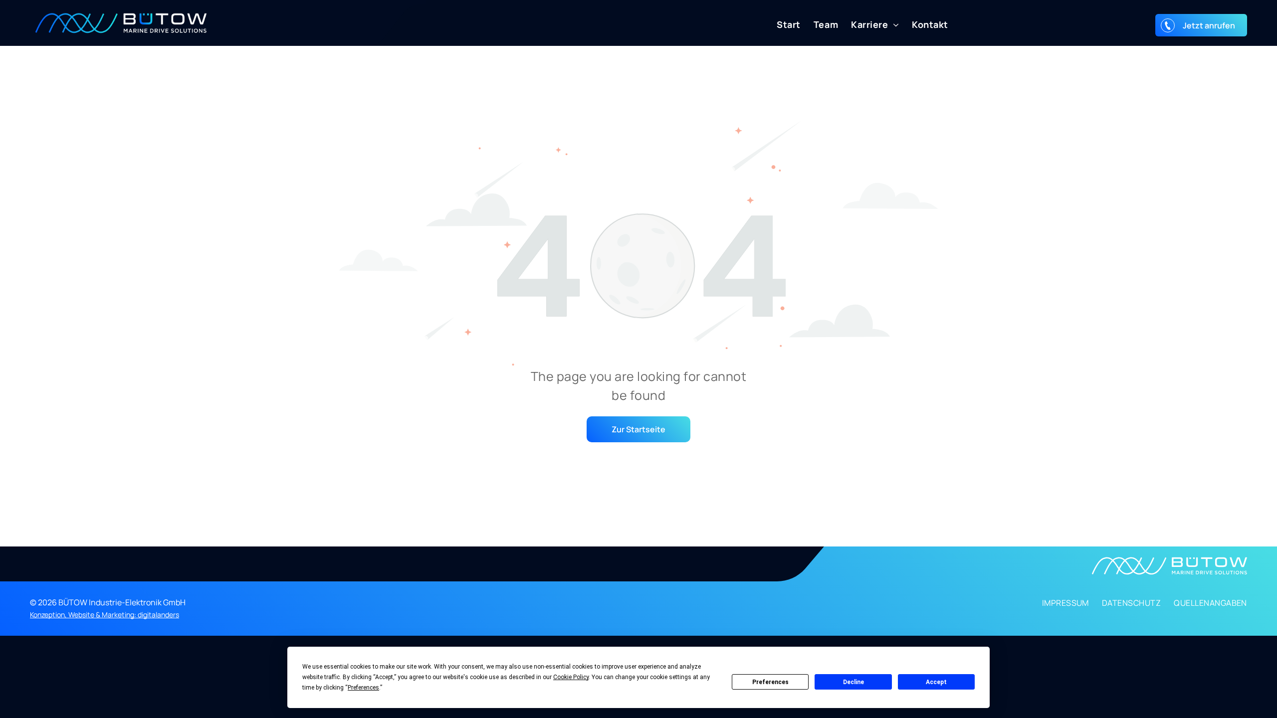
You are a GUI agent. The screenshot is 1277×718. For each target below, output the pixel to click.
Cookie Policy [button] (571, 677)
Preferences (770, 682)
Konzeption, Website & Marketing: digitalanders (104, 614)
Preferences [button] (363, 687)
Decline (853, 682)
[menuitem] (782, 24)
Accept (936, 682)
